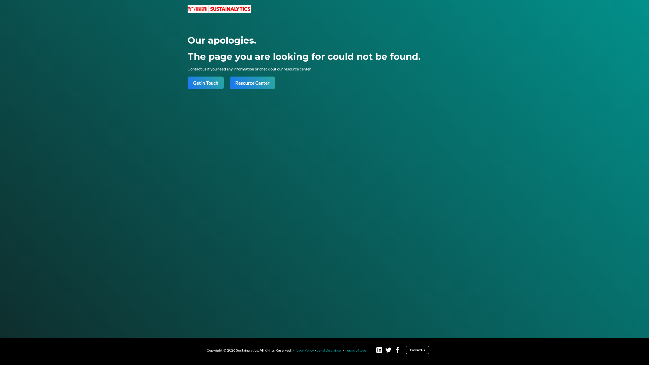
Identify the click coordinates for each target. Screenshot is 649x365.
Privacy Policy (303, 350)
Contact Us (417, 350)
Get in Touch (205, 83)
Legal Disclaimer (329, 350)
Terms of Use (355, 350)
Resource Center (252, 83)
